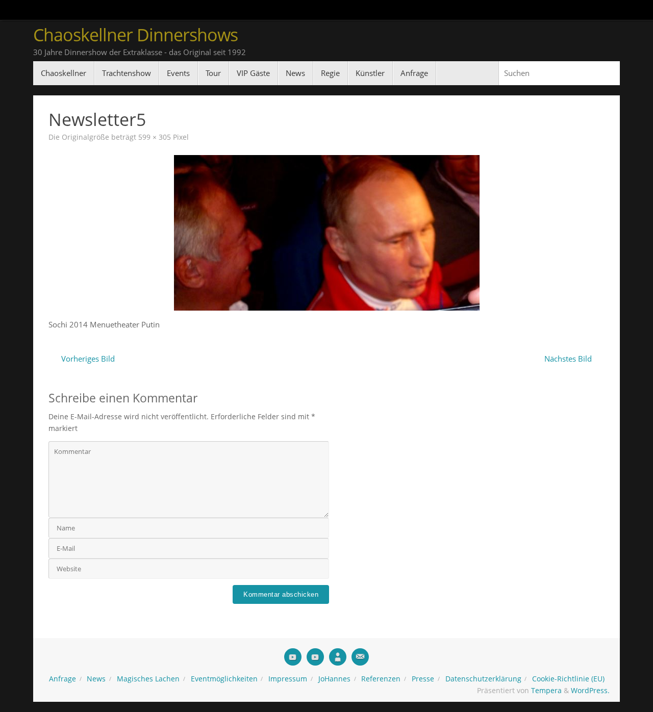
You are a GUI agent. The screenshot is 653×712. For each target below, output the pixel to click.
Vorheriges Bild (88, 358)
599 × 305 (154, 137)
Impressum (287, 678)
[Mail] (360, 657)
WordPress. (590, 690)
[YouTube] (293, 657)
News (96, 678)
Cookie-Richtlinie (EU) (568, 678)
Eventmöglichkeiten (224, 678)
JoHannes (334, 678)
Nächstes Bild (568, 358)
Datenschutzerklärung (483, 678)
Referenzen (380, 678)
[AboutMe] (337, 657)
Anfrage (62, 678)
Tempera (546, 690)
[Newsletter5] (326, 233)
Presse (423, 678)
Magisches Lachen (148, 678)
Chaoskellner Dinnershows (135, 35)
